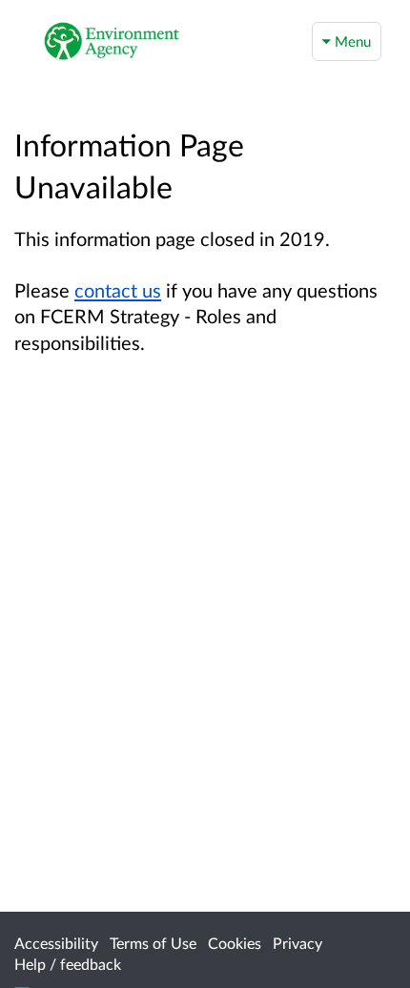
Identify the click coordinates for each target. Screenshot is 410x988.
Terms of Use (153, 943)
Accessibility (56, 943)
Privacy (297, 943)
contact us (117, 289)
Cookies (234, 943)
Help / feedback (67, 964)
